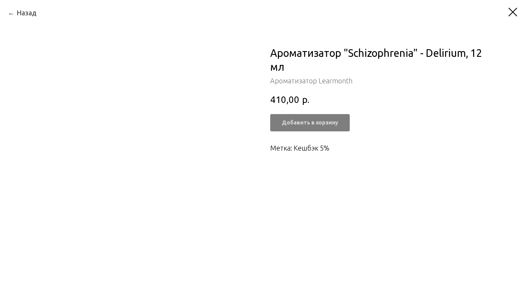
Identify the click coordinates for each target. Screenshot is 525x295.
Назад (27, 13)
